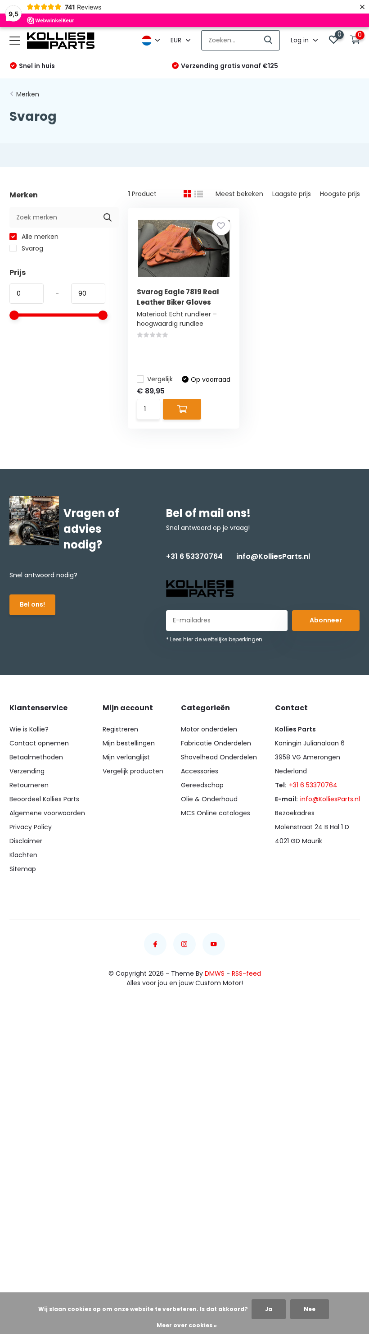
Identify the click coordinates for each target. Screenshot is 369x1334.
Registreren (120, 729)
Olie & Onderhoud (209, 799)
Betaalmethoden (36, 757)
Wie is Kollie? (29, 729)
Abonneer (326, 620)
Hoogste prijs (340, 193)
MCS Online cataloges (215, 813)
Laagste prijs (291, 193)
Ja (268, 1309)
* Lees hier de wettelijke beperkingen (214, 639)
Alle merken (39, 236)
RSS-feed (246, 973)
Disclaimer (25, 840)
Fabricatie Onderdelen (216, 743)
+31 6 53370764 (194, 556)
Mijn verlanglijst (126, 757)
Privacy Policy (30, 826)
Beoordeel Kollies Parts (44, 799)
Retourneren (29, 785)
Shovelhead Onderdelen (219, 757)
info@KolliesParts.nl (273, 556)
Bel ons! (32, 604)
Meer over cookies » (187, 1325)
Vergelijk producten (133, 771)
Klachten (23, 854)
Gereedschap (202, 785)
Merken (27, 94)
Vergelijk (160, 379)
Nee (309, 1309)
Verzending (27, 771)
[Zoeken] (268, 40)
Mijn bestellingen (129, 743)
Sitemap (22, 868)
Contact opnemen (39, 743)
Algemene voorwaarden (47, 813)
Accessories (199, 771)
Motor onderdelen (209, 729)
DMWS (215, 973)
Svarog (31, 248)
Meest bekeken (239, 193)
